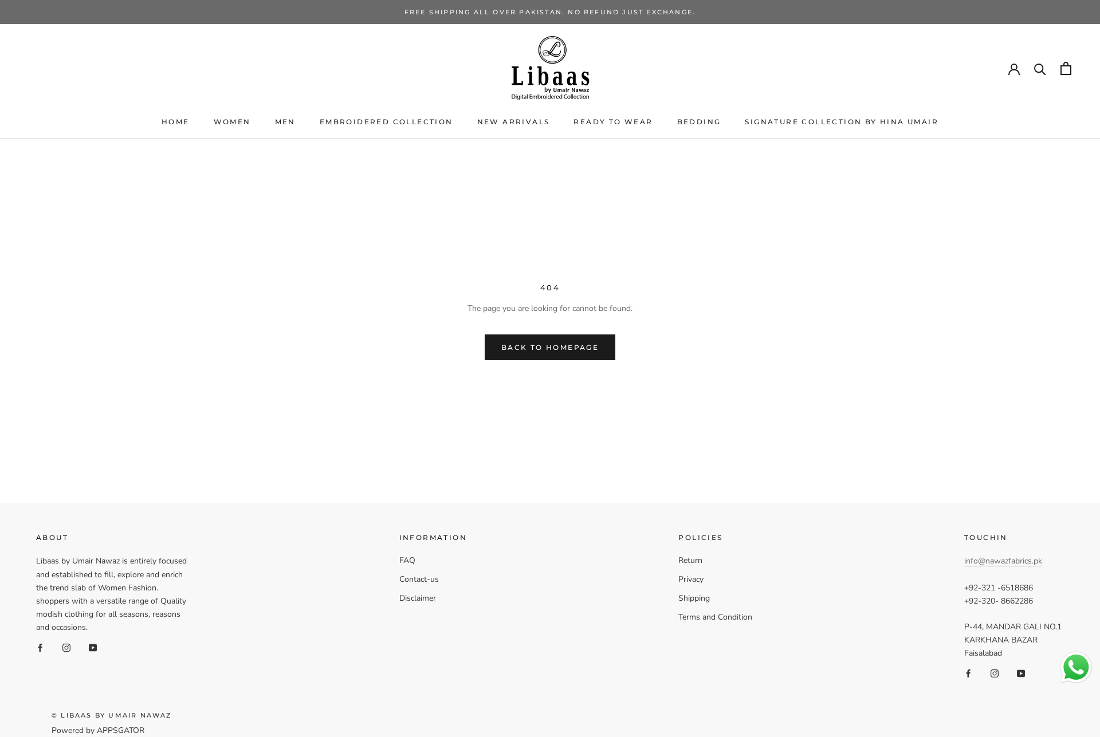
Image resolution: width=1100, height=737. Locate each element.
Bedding (699, 121)
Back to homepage (550, 347)
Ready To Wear (613, 121)
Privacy (691, 579)
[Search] (1040, 68)
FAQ (407, 560)
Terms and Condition (715, 617)
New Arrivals (513, 121)
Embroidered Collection (386, 121)
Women (232, 121)
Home (176, 121)
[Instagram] (66, 646)
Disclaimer (417, 598)
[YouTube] (93, 646)
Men (285, 121)
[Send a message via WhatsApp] (1076, 667)
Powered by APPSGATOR (98, 730)
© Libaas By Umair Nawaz (112, 715)
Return (690, 560)
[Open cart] (1065, 68)
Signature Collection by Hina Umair (841, 121)
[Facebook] (40, 646)
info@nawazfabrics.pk (1003, 560)
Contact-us (419, 579)
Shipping (694, 598)
